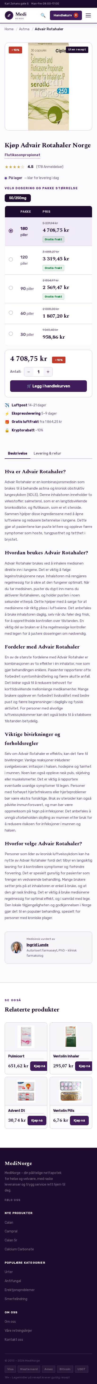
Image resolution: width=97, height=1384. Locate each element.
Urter (9, 1272)
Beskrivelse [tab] (17, 453)
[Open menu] (88, 15)
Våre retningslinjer (18, 1331)
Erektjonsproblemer (20, 1290)
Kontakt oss (14, 1340)
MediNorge (18, 1163)
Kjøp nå (39, 1066)
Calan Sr (11, 1240)
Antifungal (13, 1281)
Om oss (10, 1322)
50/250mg (17, 198)
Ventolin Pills (63, 1111)
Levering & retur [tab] (47, 453)
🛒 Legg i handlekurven (48, 386)
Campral (11, 1231)
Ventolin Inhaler (66, 1056)
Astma (24, 29)
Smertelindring (16, 1299)
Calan (9, 1223)
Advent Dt (16, 1111)
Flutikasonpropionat (22, 155)
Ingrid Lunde (37, 945)
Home (9, 29)
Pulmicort (16, 1056)
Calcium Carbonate (19, 1249)
